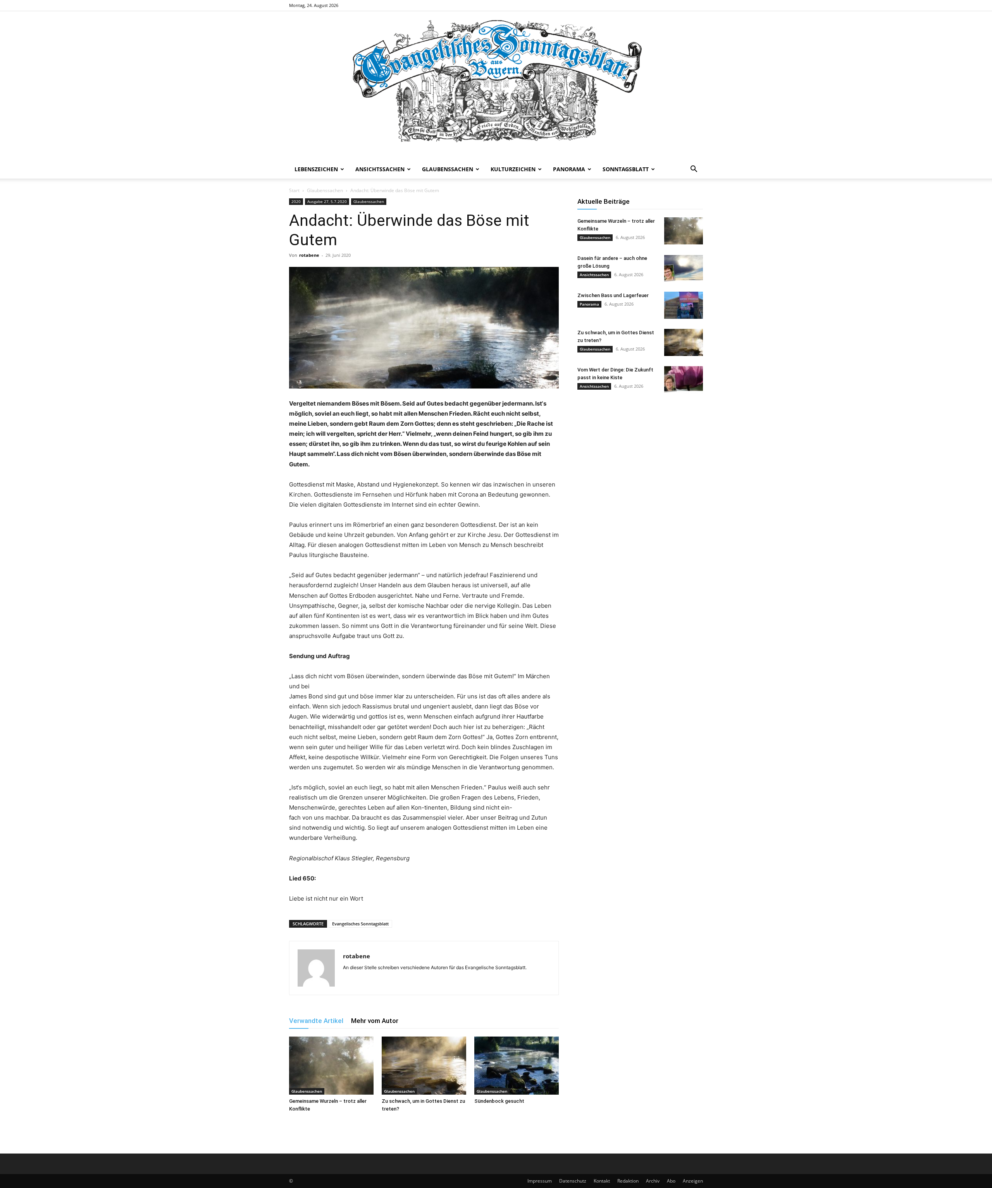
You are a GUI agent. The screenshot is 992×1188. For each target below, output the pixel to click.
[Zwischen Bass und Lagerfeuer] (683, 305)
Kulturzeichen (513, 169)
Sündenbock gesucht (499, 1101)
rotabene (309, 255)
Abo (671, 1181)
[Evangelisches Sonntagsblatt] (496, 85)
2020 (296, 201)
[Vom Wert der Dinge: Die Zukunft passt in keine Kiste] (683, 379)
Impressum (539, 1181)
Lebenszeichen (316, 169)
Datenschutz (572, 1181)
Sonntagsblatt (626, 169)
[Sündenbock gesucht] (516, 1066)
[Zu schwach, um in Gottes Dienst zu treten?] (424, 1066)
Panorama (569, 169)
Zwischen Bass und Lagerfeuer (613, 295)
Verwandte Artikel (316, 1021)
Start (294, 190)
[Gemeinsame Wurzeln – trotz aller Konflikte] (331, 1066)
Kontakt (602, 1181)
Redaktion (628, 1181)
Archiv (653, 1181)
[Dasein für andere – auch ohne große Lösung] (683, 268)
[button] (693, 170)
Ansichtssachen (380, 169)
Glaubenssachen (447, 169)
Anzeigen (693, 1181)
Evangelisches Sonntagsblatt (360, 924)
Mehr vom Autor (374, 1021)
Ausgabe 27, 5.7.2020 (327, 201)
